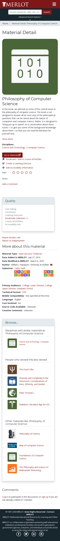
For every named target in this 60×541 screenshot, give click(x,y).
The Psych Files (26, 369)
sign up (45, 496)
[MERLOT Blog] (41, 535)
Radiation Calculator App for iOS (34, 404)
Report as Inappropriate (13, 240)
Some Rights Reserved (34, 512)
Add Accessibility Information (19, 167)
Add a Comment (10, 184)
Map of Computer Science (31, 445)
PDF (24, 292)
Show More (7, 139)
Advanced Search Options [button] (29, 17)
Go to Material (11, 155)
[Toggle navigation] (54, 4)
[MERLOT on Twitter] (26, 535)
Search (47, 12)
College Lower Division (33, 285)
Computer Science (36, 147)
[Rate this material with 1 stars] (14, 172)
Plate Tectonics (26, 392)
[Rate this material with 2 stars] (18, 172)
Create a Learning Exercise (18, 163)
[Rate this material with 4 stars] (27, 172)
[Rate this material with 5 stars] (31, 172)
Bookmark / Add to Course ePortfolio (23, 159)
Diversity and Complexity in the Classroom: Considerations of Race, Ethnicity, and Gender (33, 381)
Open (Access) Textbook (30, 253)
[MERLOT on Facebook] (19, 535)
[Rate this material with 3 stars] (23, 172)
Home (5, 23)
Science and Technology (13, 147)
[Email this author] (51, 264)
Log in (5, 496)
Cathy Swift (20, 268)
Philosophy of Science (29, 433)
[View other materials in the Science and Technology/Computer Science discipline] (13, 343)
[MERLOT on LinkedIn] (34, 535)
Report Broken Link (11, 237)
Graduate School (25, 288)
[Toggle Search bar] (30, 20)
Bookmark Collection (15, 218)
